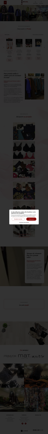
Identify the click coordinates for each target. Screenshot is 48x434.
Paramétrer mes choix (18, 219)
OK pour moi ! (31, 219)
